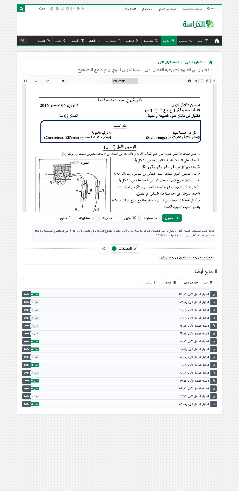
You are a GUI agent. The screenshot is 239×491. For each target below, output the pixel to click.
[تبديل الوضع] (23, 40)
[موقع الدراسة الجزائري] (199, 24)
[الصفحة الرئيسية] (211, 62)
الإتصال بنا (130, 8)
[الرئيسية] (216, 41)
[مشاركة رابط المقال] (103, 248)
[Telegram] (52, 8)
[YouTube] (67, 8)
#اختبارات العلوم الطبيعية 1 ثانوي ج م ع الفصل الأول (186, 257)
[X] (62, 8)
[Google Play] (83, 8)
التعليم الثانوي (193, 62)
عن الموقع (147, 8)
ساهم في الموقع (167, 8)
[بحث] (21, 8)
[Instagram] (73, 8)
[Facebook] (57, 8)
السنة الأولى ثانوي (168, 62)
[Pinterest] (78, 8)
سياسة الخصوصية (192, 8)
